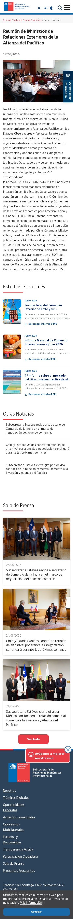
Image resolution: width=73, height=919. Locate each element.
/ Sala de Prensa (21, 20)
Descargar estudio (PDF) (42, 359)
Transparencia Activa (18, 850)
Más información (31, 902)
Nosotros (9, 791)
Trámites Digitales (16, 798)
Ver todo (33, 739)
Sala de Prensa (13, 864)
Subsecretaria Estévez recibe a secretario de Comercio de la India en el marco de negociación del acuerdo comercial (35, 428)
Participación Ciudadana (20, 857)
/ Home (7, 20)
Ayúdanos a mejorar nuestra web (49, 756)
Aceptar (36, 911)
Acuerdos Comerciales (19, 817)
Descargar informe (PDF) (42, 324)
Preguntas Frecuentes (19, 871)
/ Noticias (36, 20)
